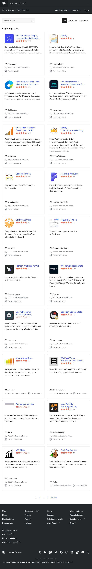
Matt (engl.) (8, 534)
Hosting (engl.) (8, 519)
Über (4, 511)
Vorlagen (28, 523)
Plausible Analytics (69, 174)
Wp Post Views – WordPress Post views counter (71, 359)
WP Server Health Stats (72, 266)
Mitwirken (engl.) (76, 511)
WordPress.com (10, 530)
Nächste (54, 497)
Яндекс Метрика (69, 220)
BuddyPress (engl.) (11, 542)
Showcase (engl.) (32, 511)
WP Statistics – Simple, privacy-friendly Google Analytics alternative (27, 37)
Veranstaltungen (76, 515)
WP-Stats (20, 450)
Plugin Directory (8, 10)
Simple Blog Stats (24, 358)
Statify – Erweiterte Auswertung (72, 129)
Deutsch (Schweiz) (15, 552)
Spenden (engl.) (77, 519)
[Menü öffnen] (88, 3)
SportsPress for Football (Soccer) (24, 313)
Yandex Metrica (23, 174)
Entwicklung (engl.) (55, 519)
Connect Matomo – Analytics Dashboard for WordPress (72, 83)
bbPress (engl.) (9, 538)
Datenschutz (7, 523)
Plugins (27, 519)
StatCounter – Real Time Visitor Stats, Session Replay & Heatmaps (27, 83)
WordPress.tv (53, 523)
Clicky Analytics (23, 220)
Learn (49, 511)
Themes (28, 515)
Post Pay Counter (69, 450)
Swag (73, 523)
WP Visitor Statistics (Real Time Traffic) (25, 129)
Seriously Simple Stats (71, 312)
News (4, 515)
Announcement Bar (25, 404)
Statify (64, 35)
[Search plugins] (32, 20)
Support (50, 515)
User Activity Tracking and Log (69, 405)
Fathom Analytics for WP (27, 266)
